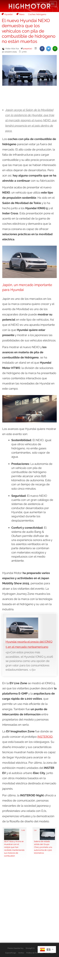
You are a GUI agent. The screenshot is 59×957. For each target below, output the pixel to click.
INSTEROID (45, 736)
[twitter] (48, 48)
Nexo (21, 14)
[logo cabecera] (29, 6)
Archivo (21, 953)
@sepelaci (27, 48)
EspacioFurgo (10, 953)
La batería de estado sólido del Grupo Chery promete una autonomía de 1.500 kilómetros (43, 841)
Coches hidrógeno (37, 14)
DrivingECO (30, 948)
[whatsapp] (54, 48)
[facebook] (42, 48)
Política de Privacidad (34, 953)
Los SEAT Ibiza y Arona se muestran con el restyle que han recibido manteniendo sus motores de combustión (14, 843)
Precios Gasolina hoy (15, 948)
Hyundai (8, 14)
